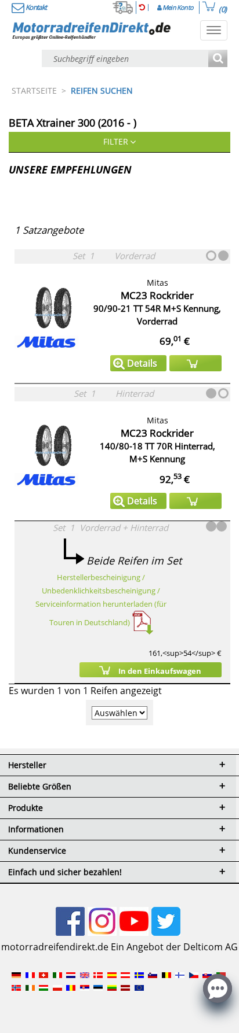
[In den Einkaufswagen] (195, 363)
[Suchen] (217, 59)
